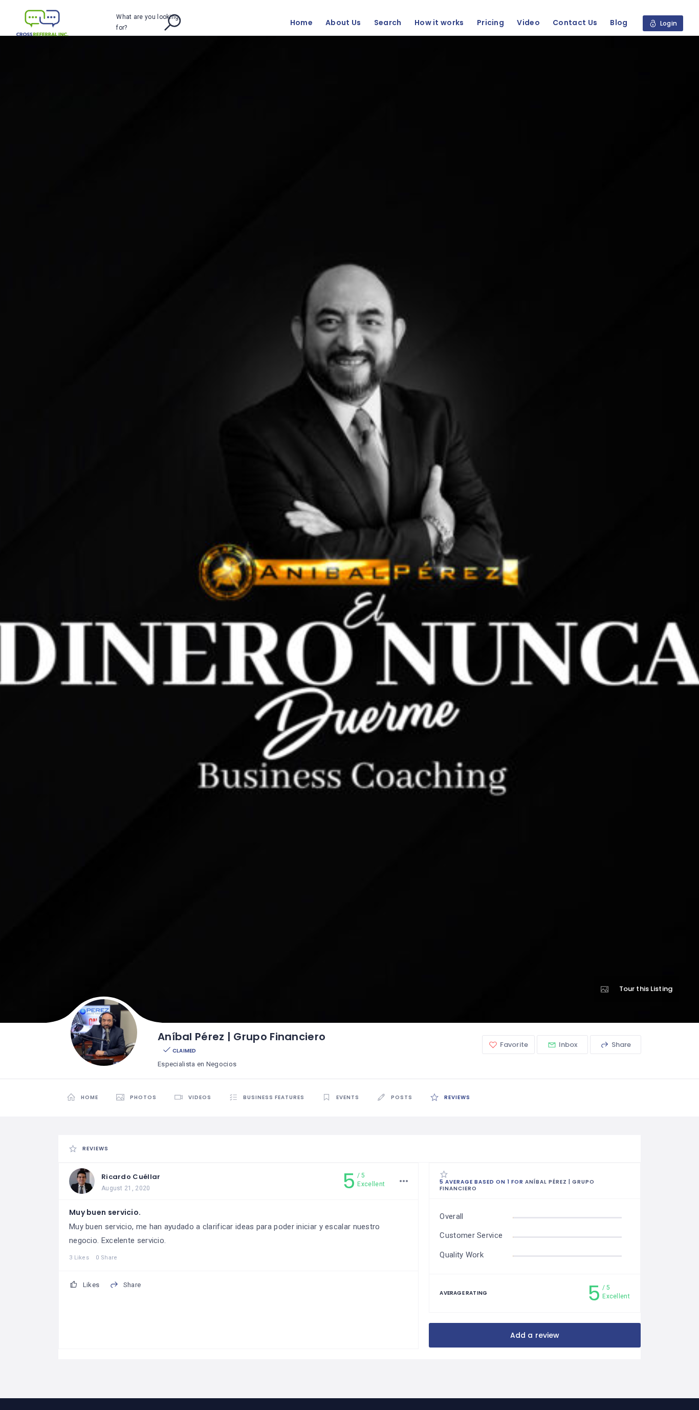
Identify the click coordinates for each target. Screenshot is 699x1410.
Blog (618, 22)
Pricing (490, 22)
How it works (439, 22)
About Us (343, 22)
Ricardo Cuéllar (131, 1177)
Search (388, 22)
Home (301, 22)
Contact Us (575, 22)
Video (528, 22)
